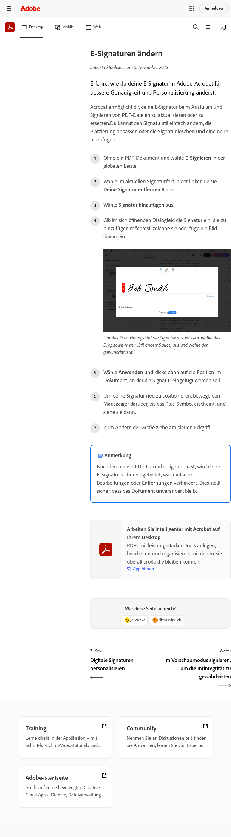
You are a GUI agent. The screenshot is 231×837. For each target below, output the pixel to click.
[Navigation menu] (9, 8)
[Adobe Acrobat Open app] (223, 27)
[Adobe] (30, 8)
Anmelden (214, 8)
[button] (192, 8)
